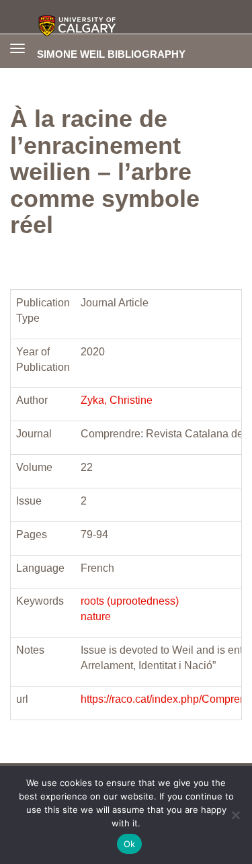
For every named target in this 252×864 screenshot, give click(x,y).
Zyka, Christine (117, 400)
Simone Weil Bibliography (111, 53)
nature (96, 616)
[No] (235, 815)
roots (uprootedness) (130, 601)
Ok (130, 843)
